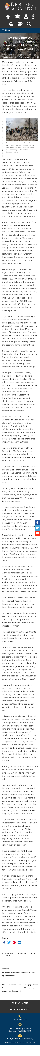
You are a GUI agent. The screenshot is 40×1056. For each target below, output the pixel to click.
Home (3, 55)
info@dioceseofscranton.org (20, 1038)
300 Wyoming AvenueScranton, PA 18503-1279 (20, 1030)
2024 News (11, 55)
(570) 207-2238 (20, 1019)
